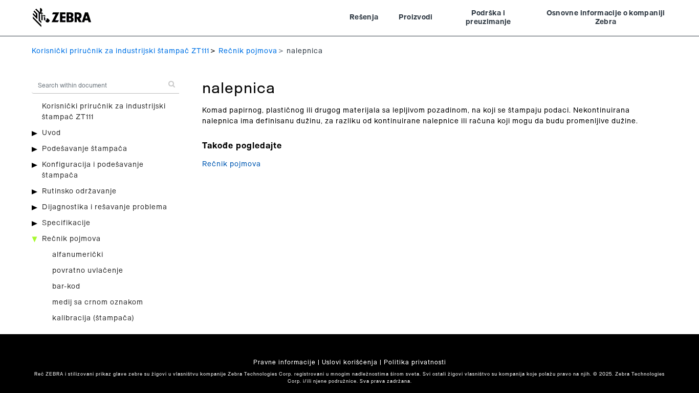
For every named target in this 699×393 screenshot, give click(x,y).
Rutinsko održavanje (79, 191)
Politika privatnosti (415, 362)
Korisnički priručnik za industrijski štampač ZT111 (120, 51)
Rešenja (364, 17)
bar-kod (66, 286)
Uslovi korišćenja (350, 362)
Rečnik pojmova (248, 51)
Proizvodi (415, 17)
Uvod (51, 133)
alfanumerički (77, 254)
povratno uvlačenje (87, 270)
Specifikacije (66, 223)
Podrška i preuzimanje (488, 18)
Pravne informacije (284, 362)
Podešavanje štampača (84, 148)
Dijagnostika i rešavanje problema (104, 207)
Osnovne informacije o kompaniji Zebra (606, 18)
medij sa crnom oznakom (97, 302)
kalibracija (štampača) (93, 318)
